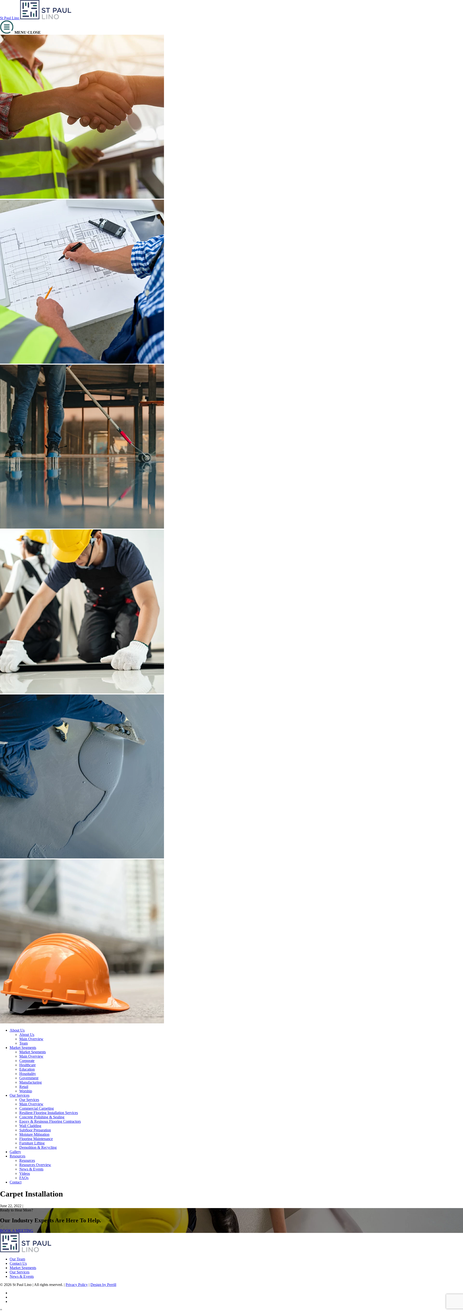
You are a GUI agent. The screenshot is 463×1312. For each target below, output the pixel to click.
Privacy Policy (77, 1285)
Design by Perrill (103, 1285)
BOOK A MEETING (16, 1231)
